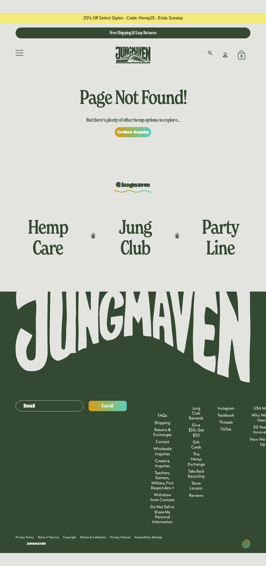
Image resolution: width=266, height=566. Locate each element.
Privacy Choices (120, 537)
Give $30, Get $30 (196, 429)
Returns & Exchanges (162, 432)
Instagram (226, 408)
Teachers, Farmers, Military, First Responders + (162, 480)
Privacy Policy (25, 537)
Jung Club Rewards (196, 412)
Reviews (196, 495)
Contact (162, 441)
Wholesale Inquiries (162, 451)
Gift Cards (196, 444)
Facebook (226, 415)
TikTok (225, 429)
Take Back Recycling (196, 473)
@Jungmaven (133, 185)
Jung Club (135, 237)
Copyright (69, 537)
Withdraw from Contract (162, 497)
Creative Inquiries (162, 463)
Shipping (162, 422)
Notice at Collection (93, 537)
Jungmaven (36, 544)
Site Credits (96, 543)
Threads (226, 422)
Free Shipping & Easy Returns (133, 32)
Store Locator (196, 485)
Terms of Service (48, 537)
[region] (133, 18)
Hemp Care (48, 237)
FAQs (162, 415)
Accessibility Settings (148, 537)
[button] (19, 53)
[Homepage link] (133, 55)
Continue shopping (133, 132)
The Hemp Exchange (196, 458)
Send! (108, 406)
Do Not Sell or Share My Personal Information (162, 514)
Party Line (220, 237)
